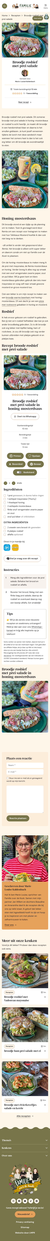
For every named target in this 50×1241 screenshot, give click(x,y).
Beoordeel (17, 464)
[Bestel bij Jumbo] (15, 547)
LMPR (32, 1232)
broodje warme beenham (18, 297)
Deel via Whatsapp (26, 416)
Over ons (9, 925)
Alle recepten (24, 1116)
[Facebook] (19, 1201)
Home (5, 15)
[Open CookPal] (46, 17)
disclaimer (7, 656)
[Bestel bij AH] (7, 547)
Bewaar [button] (37, 464)
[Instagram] (13, 1201)
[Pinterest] (36, 1201)
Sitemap (25, 1227)
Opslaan (36, 456)
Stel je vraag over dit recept (23, 558)
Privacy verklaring (25, 1222)
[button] (13, 93)
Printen (17, 456)
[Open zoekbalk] (4, 6)
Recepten (15, 15)
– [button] (5, 483)
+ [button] (13, 483)
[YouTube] (25, 1201)
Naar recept (23, 102)
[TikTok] (30, 1201)
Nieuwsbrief (24, 1214)
